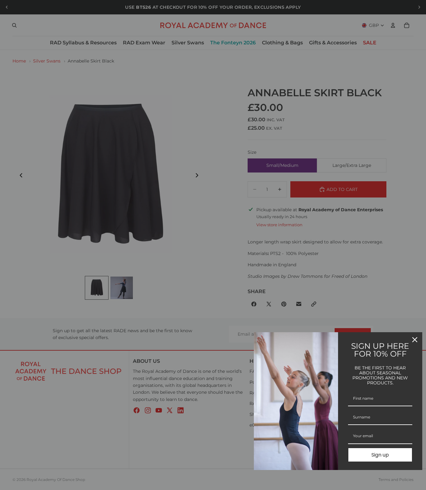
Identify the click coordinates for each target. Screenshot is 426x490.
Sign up (380, 454)
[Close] (414, 339)
